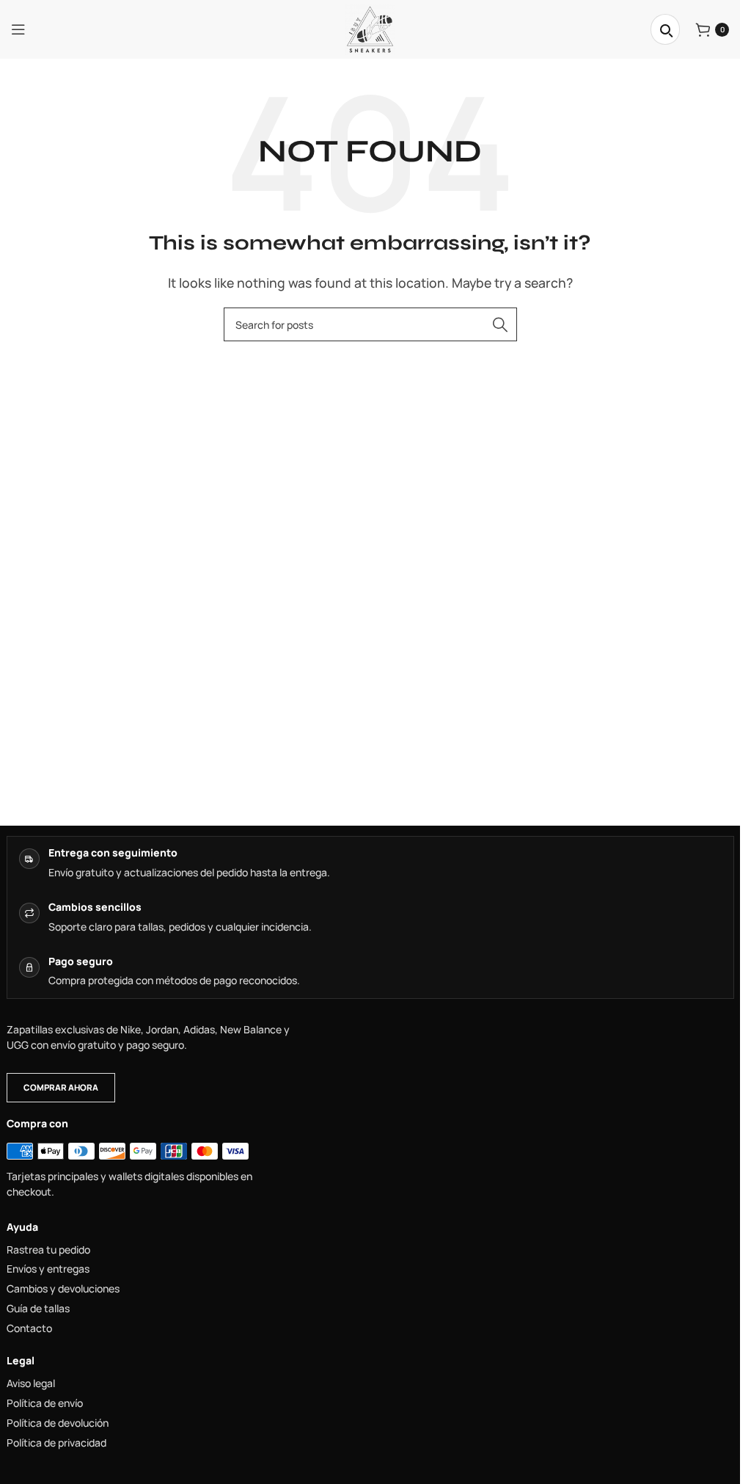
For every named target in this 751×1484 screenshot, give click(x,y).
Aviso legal (31, 1383)
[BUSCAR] (500, 324)
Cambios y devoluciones (63, 1288)
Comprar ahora (60, 1087)
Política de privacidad (56, 1443)
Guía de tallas (38, 1308)
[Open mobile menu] (18, 29)
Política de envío (45, 1403)
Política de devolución (58, 1423)
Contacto (29, 1328)
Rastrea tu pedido (48, 1249)
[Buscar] (665, 29)
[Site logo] (370, 28)
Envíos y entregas (48, 1269)
